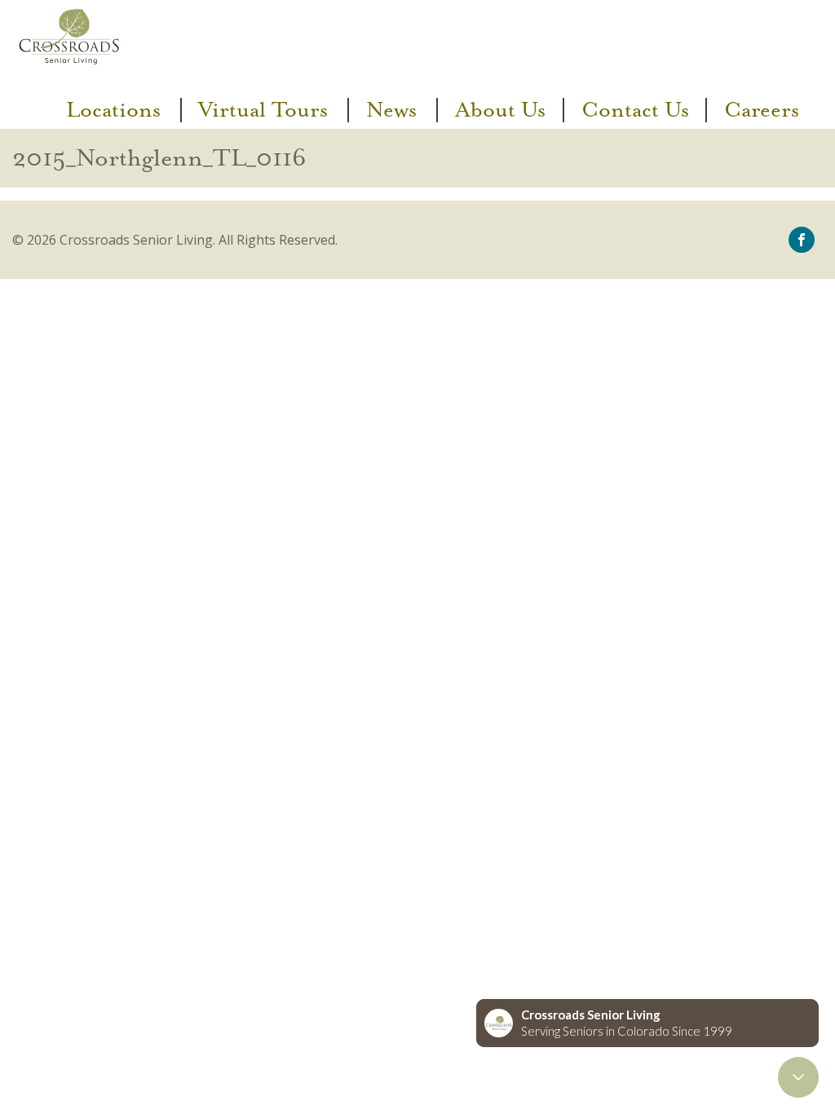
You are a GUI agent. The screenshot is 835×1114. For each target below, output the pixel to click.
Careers (761, 110)
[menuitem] (115, 110)
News (391, 110)
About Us (500, 110)
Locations (113, 110)
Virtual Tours (263, 110)
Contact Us (635, 110)
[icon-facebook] (802, 238)
